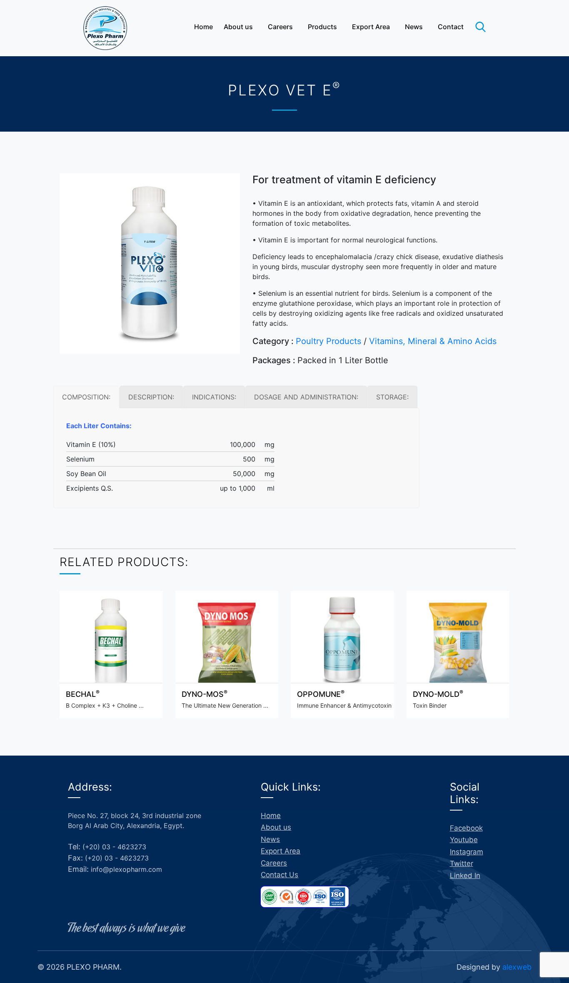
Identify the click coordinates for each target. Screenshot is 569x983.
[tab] (86, 397)
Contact (451, 26)
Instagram (466, 852)
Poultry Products (328, 341)
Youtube (464, 840)
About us (238, 26)
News (414, 26)
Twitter (461, 863)
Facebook (466, 828)
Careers (280, 26)
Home (203, 26)
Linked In (465, 875)
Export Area (371, 26)
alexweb (517, 967)
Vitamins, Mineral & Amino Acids (433, 341)
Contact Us (279, 875)
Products (322, 26)
